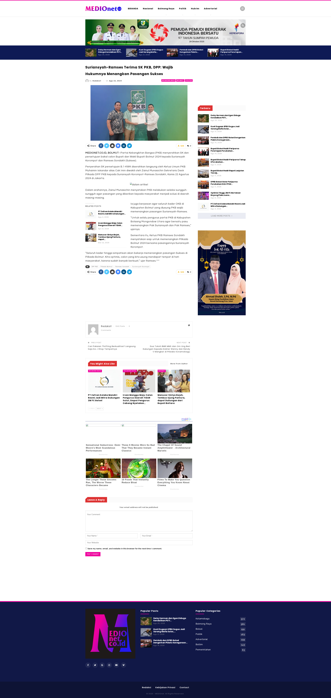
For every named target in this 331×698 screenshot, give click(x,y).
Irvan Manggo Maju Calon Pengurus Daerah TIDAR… (110, 224)
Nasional (148, 8)
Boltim (199, 644)
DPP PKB (95, 267)
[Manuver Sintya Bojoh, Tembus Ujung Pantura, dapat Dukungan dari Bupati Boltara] (90, 238)
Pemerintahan (203, 649)
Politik (182, 8)
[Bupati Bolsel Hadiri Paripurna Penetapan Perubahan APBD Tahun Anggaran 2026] (213, 53)
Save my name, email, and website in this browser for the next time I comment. (125, 549)
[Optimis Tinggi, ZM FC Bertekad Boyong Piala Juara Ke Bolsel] (203, 196)
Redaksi (146, 687)
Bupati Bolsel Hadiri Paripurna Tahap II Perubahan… (228, 160)
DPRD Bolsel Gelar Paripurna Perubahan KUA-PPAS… (224, 182)
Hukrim (195, 8)
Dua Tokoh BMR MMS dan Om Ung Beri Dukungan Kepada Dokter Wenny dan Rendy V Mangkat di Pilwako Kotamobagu (166, 349)
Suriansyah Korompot (140, 267)
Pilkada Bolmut (106, 267)
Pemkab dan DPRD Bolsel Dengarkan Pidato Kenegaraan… (228, 138)
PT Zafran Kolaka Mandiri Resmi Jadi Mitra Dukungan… (112, 212)
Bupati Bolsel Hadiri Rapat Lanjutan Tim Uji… (227, 171)
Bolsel (199, 629)
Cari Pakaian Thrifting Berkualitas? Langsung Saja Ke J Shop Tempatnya (112, 347)
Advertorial (210, 8)
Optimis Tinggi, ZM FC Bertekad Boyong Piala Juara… (225, 194)
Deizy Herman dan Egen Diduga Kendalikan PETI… (110, 50)
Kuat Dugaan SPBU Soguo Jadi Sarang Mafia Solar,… (225, 127)
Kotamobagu (203, 618)
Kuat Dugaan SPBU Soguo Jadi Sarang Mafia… (151, 50)
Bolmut (180, 80)
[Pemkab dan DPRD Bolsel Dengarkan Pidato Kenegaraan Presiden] (172, 53)
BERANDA (133, 8)
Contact (184, 687)
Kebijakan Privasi (165, 687)
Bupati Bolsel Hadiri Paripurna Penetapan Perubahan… (225, 149)
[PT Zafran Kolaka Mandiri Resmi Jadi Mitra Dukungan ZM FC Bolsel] (90, 214)
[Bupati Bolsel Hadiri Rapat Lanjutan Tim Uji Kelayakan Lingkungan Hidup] (203, 173)
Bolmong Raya (166, 8)
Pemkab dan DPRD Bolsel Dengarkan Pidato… (191, 50)
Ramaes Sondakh (122, 267)
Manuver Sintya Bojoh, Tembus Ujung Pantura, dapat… (109, 237)
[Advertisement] (256, 111)
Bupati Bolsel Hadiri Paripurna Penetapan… (231, 50)
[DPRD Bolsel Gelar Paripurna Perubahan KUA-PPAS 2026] (203, 185)
